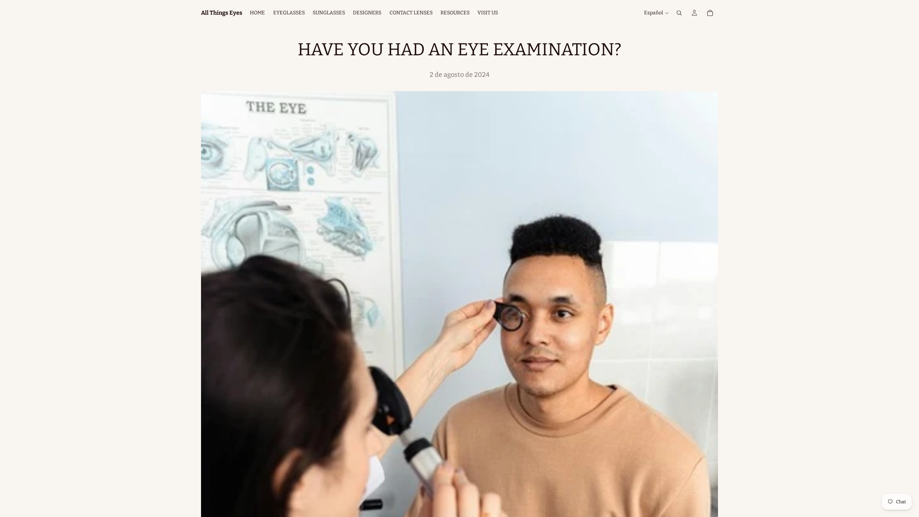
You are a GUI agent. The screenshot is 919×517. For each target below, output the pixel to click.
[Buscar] (679, 13)
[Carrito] (710, 13)
